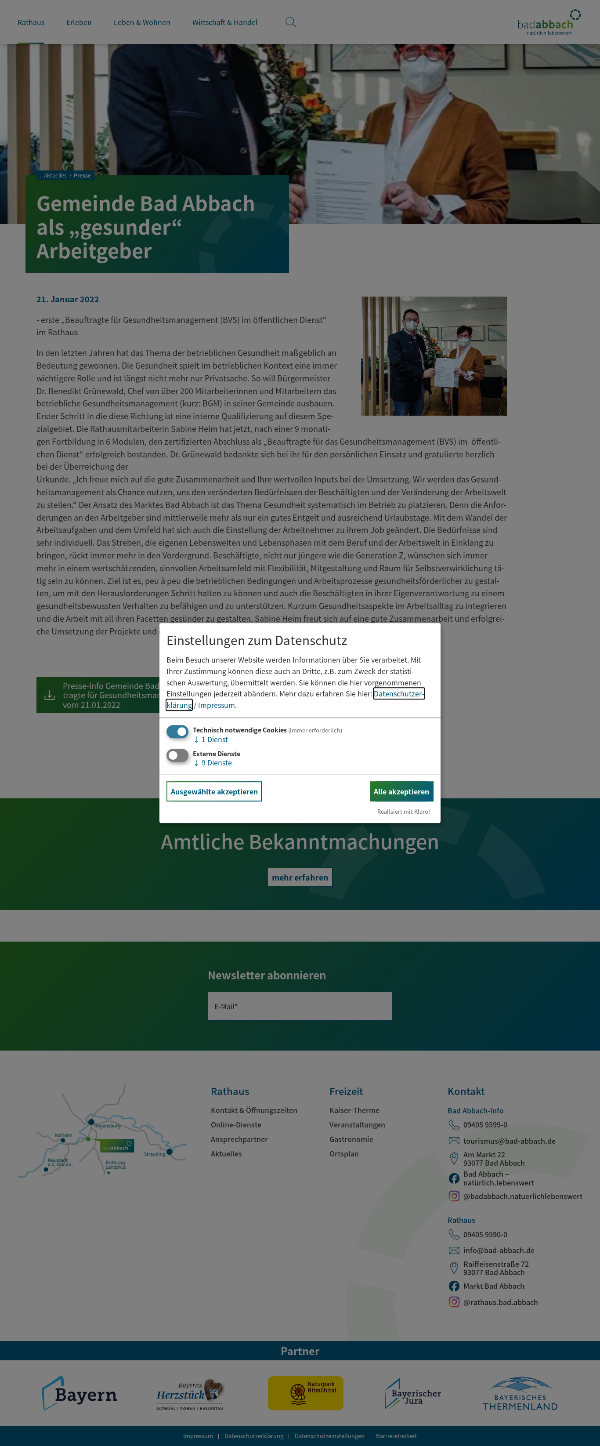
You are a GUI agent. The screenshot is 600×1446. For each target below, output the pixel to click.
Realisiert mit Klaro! (403, 811)
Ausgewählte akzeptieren (214, 791)
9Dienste (212, 762)
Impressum (216, 704)
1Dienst (210, 739)
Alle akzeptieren (401, 791)
